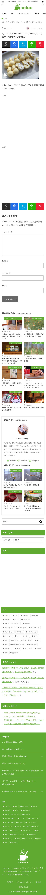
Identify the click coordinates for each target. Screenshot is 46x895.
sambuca (18, 892)
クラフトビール (10, 628)
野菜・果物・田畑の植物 (14, 756)
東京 (38, 640)
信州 (6, 640)
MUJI (16, 619)
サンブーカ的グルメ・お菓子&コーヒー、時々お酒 (20, 782)
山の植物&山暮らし (12, 742)
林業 (6, 644)
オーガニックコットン (12, 623)
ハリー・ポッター (23, 636)
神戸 (18, 649)
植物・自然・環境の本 (13, 763)
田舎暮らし (8, 649)
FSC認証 (25, 615)
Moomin (7, 619)
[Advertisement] (23, 120)
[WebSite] (11, 461)
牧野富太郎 (33, 644)
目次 (12, 13)
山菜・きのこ (27, 640)
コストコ (23, 628)
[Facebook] (22, 461)
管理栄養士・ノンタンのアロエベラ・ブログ (24, 720)
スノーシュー (9, 632)
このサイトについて (24, 13)
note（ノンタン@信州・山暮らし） (20, 716)
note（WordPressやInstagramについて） (22, 713)
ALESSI (7, 615)
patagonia (26, 619)
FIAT (16, 615)
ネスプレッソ (32, 632)
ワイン (36, 636)
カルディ (27, 623)
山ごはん (15, 640)
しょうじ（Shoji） (23, 672)
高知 (6, 653)
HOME (4, 13)
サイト (5, 286)
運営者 (37, 13)
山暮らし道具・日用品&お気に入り (19, 791)
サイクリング (35, 628)
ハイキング (8, 636)
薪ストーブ (28, 649)
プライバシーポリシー (24, 882)
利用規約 (10, 882)
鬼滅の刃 (15, 653)
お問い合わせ (24, 887)
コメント (7, 232)
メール (6, 273)
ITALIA (35, 615)
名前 (5, 261)
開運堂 (39, 649)
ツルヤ (20, 632)
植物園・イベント (18, 644)
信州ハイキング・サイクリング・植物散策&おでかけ (20, 772)
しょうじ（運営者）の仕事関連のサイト (22, 724)
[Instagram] (34, 461)
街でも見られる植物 (12, 749)
